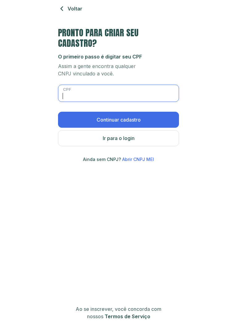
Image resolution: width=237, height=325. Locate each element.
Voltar (75, 9)
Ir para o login (119, 138)
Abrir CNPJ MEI (138, 159)
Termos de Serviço (127, 316)
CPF (67, 89)
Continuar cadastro (119, 120)
